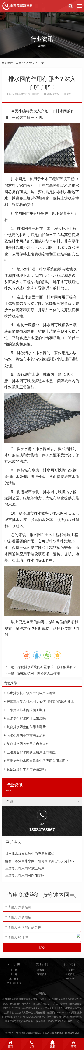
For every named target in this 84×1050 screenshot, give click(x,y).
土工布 (14, 974)
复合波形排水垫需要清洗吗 (26, 769)
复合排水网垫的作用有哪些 (26, 727)
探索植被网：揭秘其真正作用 (39, 673)
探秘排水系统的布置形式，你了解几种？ (47, 667)
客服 (52, 1046)
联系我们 (42, 970)
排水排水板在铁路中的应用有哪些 (31, 693)
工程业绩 (70, 970)
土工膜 (14, 970)
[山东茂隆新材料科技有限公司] (17, 6)
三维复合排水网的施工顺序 (26, 710)
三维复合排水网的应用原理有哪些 (31, 752)
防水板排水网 (14, 983)
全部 (9, 801)
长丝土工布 (36, 186)
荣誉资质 (42, 974)
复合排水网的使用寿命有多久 (27, 744)
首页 (18, 63)
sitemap (70, 978)
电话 (31, 1046)
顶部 (73, 1046)
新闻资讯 (70, 974)
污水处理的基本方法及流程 (26, 735)
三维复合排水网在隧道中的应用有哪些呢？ (37, 761)
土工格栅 (14, 978)
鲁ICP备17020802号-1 (67, 1033)
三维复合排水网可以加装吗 (26, 718)
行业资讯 (29, 63)
